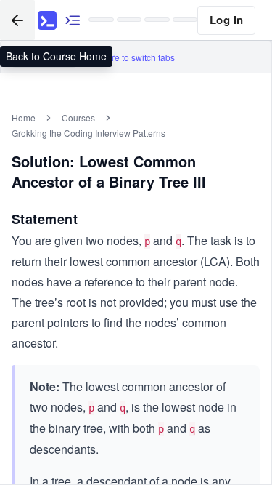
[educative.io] (47, 20)
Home (24, 117)
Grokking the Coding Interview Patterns (88, 133)
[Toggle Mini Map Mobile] (72, 20)
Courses (78, 117)
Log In (226, 20)
